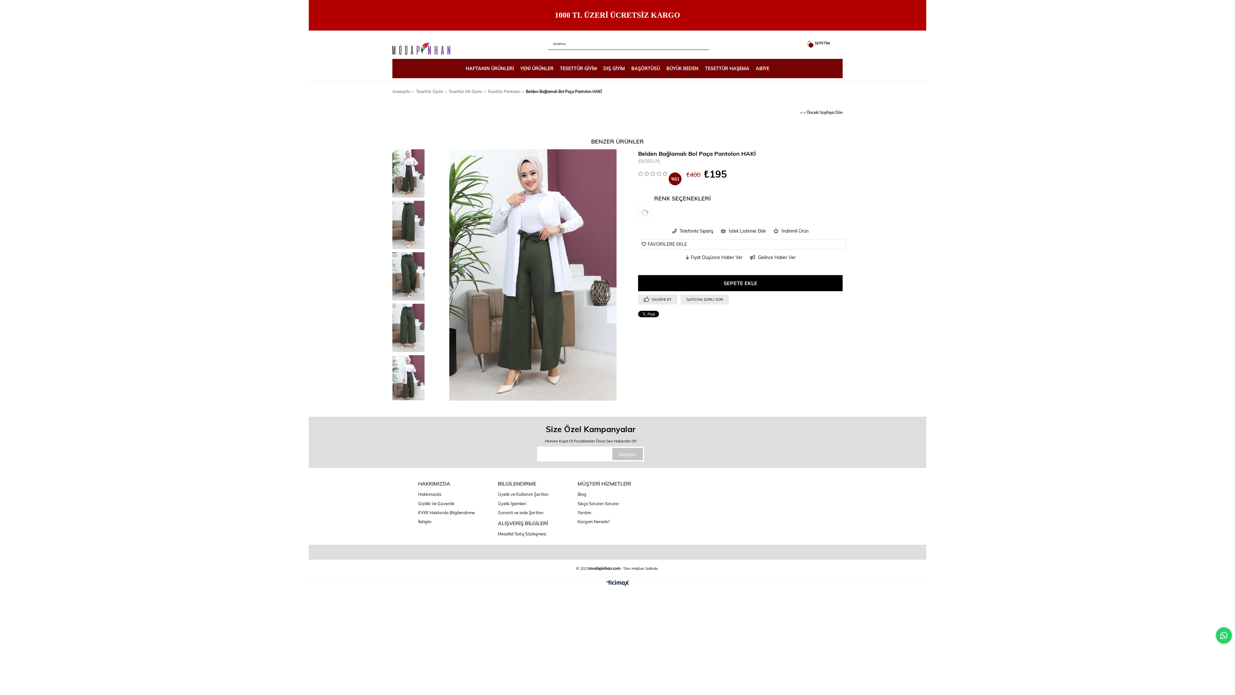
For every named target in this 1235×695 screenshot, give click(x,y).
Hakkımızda (429, 494)
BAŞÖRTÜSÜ (645, 68)
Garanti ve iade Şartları (521, 512)
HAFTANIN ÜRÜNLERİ (490, 68)
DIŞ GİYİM (614, 68)
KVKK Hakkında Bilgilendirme (446, 512)
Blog (582, 494)
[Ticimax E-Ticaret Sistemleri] (617, 583)
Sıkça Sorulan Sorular (598, 503)
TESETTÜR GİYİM (578, 68)
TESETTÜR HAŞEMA (727, 68)
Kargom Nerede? (594, 521)
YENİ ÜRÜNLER (536, 68)
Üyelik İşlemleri (512, 503)
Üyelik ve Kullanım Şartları (523, 494)
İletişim (424, 521)
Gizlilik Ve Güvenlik (436, 503)
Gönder (627, 454)
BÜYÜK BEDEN (682, 68)
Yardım (584, 512)
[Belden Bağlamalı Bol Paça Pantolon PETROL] (651, 213)
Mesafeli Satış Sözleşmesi (522, 534)
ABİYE (762, 68)
